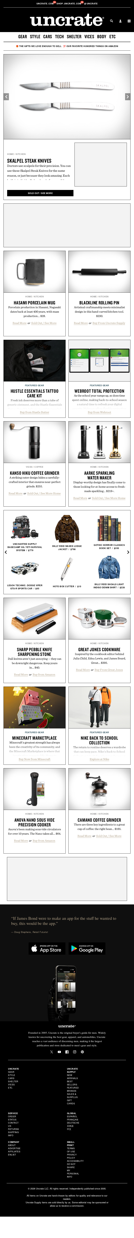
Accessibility (75, 1160)
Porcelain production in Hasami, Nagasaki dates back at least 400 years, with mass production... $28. (34, 311)
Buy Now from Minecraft (34, 759)
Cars (47, 36)
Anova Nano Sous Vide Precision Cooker (34, 822)
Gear (22, 36)
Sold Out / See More (44, 323)
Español (72, 1116)
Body (101, 36)
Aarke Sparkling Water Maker (99, 475)
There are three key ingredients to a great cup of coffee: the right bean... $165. (99, 827)
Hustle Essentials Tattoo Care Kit (35, 393)
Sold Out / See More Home (44, 493)
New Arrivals (72, 1076)
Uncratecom (45, 3)
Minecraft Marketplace (34, 738)
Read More (20, 323)
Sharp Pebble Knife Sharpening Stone (34, 651)
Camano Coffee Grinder (99, 820)
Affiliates (14, 1151)
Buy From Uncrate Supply (108, 323)
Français (72, 1119)
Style (35, 36)
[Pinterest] (82, 1052)
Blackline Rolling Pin (99, 303)
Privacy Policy (72, 1156)
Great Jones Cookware (99, 649)
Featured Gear (34, 385)
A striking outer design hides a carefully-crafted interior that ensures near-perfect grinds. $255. (35, 482)
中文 (69, 1128)
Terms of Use (71, 1150)
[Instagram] (75, 1052)
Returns (13, 1128)
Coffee (38, 466)
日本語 (70, 1125)
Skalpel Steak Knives (29, 160)
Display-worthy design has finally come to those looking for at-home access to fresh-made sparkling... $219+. (99, 486)
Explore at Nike (99, 759)
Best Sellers (72, 1083)
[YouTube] (59, 1052)
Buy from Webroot (99, 412)
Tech (59, 36)
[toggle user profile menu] (120, 21)
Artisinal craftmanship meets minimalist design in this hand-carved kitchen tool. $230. (99, 311)
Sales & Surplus (72, 1095)
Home (10, 154)
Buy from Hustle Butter (34, 412)
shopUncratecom (69, 3)
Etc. (10, 1087)
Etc (112, 36)
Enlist (12, 1154)
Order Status (12, 1118)
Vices (89, 36)
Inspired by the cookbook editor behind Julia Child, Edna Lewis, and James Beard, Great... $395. (99, 658)
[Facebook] (67, 1052)
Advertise (14, 1148)
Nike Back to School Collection (99, 740)
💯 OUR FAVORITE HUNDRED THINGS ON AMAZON (90, 46)
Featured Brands (73, 1089)
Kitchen (21, 154)
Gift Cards (71, 1102)
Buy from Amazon (44, 674)
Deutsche (73, 1122)
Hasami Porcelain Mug (34, 303)
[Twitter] (51, 1052)
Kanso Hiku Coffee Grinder (34, 473)
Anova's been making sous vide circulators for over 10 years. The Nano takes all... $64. (34, 831)
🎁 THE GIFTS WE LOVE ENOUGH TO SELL (38, 46)
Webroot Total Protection (99, 391)
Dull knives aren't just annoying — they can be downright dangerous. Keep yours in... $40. (34, 663)
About (12, 1145)
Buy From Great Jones (109, 669)
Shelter (74, 36)
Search (111, 20)
